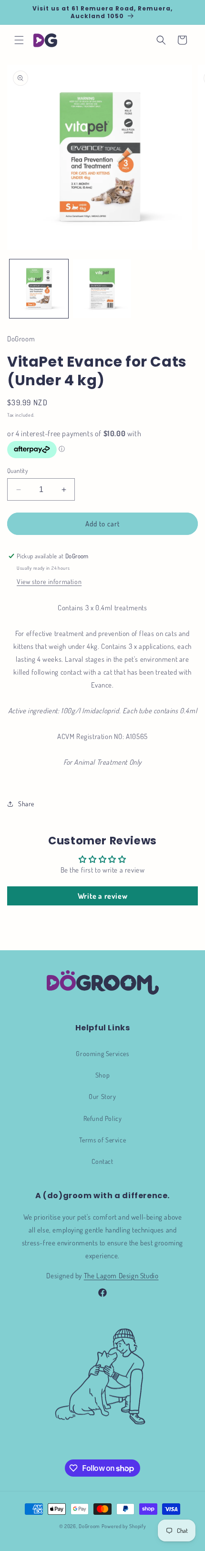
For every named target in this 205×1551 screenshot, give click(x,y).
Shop (102, 1075)
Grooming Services (102, 1053)
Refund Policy (102, 1118)
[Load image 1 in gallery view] (39, 288)
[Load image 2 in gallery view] (102, 288)
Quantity (17, 470)
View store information (49, 581)
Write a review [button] (102, 896)
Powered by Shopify (124, 1526)
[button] (19, 40)
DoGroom (89, 1526)
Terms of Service (102, 1140)
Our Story (102, 1096)
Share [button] (26, 804)
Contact (102, 1161)
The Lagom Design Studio (121, 1275)
